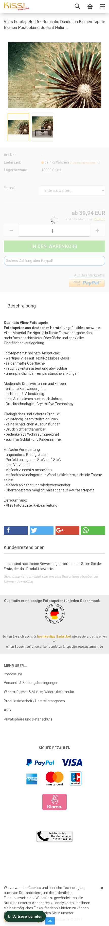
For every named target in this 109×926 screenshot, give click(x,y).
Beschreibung (22, 305)
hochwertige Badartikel (54, 636)
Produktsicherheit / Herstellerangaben (34, 701)
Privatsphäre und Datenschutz (28, 719)
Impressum (13, 674)
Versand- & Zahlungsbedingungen (31, 683)
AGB (7, 710)
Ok (50, 921)
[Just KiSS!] (16, 6)
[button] (16, 530)
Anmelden (25, 581)
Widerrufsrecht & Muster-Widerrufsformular (39, 692)
